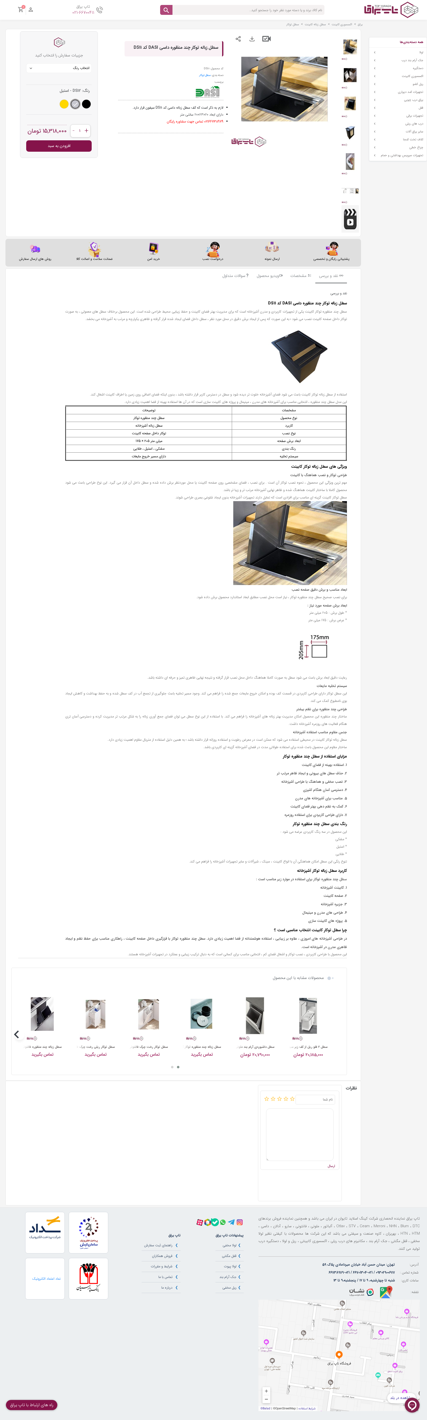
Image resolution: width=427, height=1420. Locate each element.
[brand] (207, 92)
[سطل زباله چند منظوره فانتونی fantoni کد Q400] (42, 1016)
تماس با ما (165, 1277)
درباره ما (166, 1287)
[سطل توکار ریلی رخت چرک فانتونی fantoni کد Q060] (95, 1016)
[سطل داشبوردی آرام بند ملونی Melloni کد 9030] (255, 1016)
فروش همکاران (162, 1256)
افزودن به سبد (59, 146)
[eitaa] (207, 1222)
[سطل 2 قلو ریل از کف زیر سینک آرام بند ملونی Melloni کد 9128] (308, 1016)
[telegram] (231, 1222)
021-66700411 (83, 12)
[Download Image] (252, 39)
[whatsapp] (223, 1222)
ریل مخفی (229, 1287)
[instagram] (240, 1222)
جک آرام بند (227, 1277)
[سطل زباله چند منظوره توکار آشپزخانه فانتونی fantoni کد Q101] (201, 1016)
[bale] (215, 1222)
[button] (178, 1067)
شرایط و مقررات (161, 1266)
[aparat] (199, 1222)
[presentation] (331, 1035)
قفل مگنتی (229, 1256)
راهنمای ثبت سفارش (158, 1245)
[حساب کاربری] (31, 11)
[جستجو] (166, 10)
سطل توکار (205, 75)
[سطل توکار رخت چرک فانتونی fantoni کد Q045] (148, 1016)
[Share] (238, 39)
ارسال (331, 1166)
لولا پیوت (230, 1266)
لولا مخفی (229, 1245)
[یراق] (391, 9)
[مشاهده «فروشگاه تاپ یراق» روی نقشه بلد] (339, 1355)
